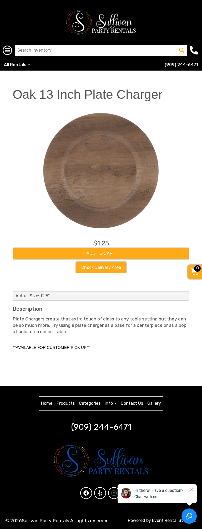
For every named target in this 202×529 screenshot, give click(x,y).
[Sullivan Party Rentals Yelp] (100, 493)
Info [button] (109, 403)
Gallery (154, 403)
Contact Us (132, 403)
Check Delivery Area (101, 267)
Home (46, 403)
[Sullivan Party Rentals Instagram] (114, 493)
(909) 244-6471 (181, 64)
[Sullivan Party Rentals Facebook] (86, 493)
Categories (89, 403)
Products (66, 403)
